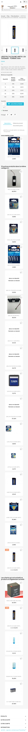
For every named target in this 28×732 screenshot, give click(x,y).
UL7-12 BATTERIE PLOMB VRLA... (14, 701)
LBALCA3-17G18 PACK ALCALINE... (14, 290)
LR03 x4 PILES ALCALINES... (14, 156)
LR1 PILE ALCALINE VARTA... (14, 467)
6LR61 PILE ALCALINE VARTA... (14, 492)
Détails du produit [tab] (18, 123)
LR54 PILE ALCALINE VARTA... (14, 214)
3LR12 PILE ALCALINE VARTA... (14, 391)
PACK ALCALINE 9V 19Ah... (14, 189)
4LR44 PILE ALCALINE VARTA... (14, 441)
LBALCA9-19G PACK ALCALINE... (14, 366)
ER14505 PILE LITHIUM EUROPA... (14, 651)
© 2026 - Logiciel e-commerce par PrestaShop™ (13, 730)
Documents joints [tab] (18, 125)
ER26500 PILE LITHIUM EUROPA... (14, 676)
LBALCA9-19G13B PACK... (14, 315)
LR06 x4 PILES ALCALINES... (14, 542)
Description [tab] (7, 123)
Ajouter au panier (15, 104)
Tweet (11, 114)
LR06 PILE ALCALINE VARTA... (14, 568)
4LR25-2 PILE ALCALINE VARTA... (14, 517)
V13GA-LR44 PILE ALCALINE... (14, 240)
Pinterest (15, 114)
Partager (7, 114)
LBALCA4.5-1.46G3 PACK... (14, 341)
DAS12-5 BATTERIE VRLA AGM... (14, 600)
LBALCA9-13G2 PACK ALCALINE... (14, 416)
